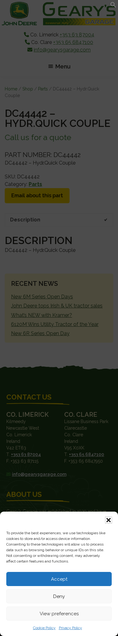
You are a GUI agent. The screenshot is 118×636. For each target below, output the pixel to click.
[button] (108, 520)
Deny (59, 596)
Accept (59, 579)
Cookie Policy (44, 628)
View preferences (59, 614)
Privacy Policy (70, 628)
